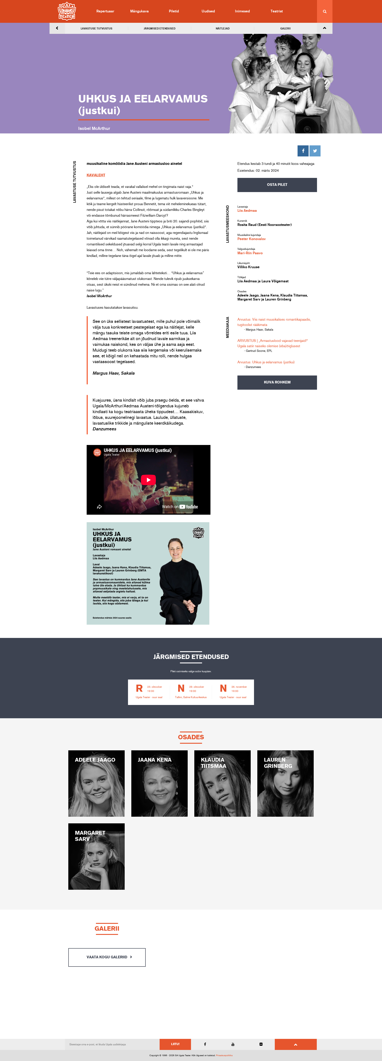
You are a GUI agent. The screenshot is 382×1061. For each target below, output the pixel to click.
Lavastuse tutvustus (96, 28)
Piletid (174, 11)
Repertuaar (105, 11)
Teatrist (277, 11)
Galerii (285, 28)
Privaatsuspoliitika (224, 1055)
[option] (149, 692)
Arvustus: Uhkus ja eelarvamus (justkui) (266, 362)
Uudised (208, 11)
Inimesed (242, 11)
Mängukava (139, 11)
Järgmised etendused (159, 28)
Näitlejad (222, 28)
